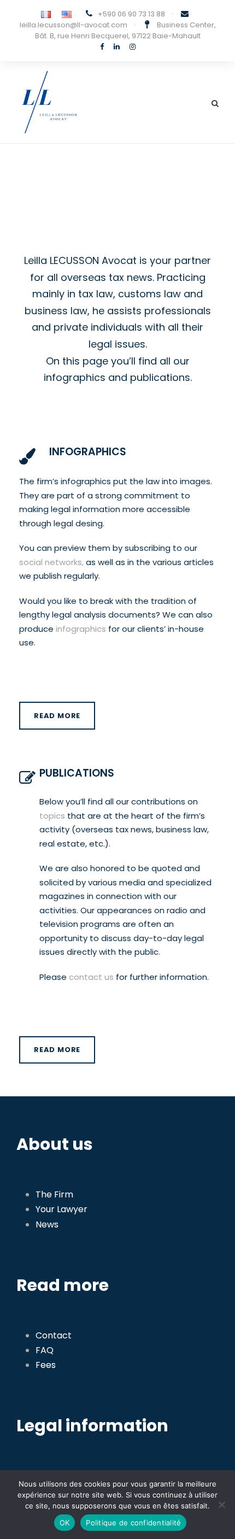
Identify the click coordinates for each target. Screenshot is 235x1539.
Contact (54, 1335)
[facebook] (102, 47)
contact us (91, 977)
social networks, (51, 562)
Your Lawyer (61, 1209)
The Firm (54, 1194)
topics (52, 815)
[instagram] (133, 47)
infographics (81, 629)
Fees (46, 1365)
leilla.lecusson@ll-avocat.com (73, 25)
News (47, 1224)
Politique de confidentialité (133, 1522)
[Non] (221, 1504)
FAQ (45, 1350)
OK (65, 1522)
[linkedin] (117, 47)
